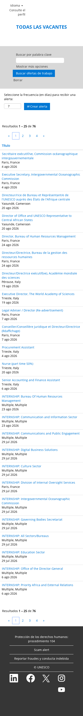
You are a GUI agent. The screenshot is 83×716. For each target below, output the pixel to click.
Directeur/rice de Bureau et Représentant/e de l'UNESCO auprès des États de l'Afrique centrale (36, 197)
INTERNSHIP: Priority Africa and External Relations (37, 585)
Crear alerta (38, 106)
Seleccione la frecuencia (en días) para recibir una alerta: (40, 97)
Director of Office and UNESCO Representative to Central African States (37, 218)
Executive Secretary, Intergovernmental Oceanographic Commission (41, 176)
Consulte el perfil (17, 12)
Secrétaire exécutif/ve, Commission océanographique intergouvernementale (40, 156)
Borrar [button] (18, 80)
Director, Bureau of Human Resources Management (39, 236)
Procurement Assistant (18, 347)
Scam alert (41, 650)
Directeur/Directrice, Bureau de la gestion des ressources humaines (34, 255)
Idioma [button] (15, 5)
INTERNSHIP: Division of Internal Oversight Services (38, 482)
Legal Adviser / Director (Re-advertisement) (32, 310)
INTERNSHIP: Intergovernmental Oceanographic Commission (36, 501)
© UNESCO (41, 667)
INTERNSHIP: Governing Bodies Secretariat (32, 519)
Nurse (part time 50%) (17, 364)
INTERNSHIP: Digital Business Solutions (30, 450)
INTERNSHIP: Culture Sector (21, 466)
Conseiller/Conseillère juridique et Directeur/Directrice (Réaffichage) (41, 329)
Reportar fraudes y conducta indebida (41, 658)
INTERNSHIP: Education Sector (23, 552)
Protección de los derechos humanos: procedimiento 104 (41, 639)
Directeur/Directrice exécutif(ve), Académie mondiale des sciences (39, 275)
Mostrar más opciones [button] (32, 66)
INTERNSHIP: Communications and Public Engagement (41, 433)
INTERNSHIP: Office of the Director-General (32, 569)
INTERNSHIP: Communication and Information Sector (39, 417)
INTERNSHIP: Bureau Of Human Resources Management (32, 398)
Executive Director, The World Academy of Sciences (38, 294)
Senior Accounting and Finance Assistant (31, 380)
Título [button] (6, 145)
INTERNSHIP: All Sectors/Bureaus (25, 536)
